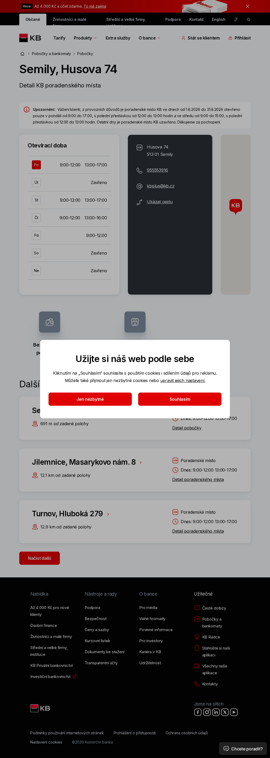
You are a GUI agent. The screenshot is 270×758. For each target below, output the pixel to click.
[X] (225, 712)
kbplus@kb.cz (160, 186)
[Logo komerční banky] (32, 38)
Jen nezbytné (90, 399)
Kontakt (196, 19)
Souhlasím (180, 399)
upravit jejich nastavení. (182, 380)
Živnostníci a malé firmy (69, 21)
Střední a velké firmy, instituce (126, 21)
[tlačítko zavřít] (246, 6)
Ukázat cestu (159, 201)
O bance (147, 38)
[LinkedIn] (216, 712)
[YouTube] (234, 712)
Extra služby (118, 38)
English (218, 19)
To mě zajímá (95, 6)
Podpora (173, 19)
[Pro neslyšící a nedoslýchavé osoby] (236, 19)
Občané (33, 19)
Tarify (59, 38)
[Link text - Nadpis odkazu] (40, 708)
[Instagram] (207, 712)
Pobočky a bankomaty (51, 53)
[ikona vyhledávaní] (249, 19)
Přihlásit (243, 38)
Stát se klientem (204, 38)
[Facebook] (198, 712)
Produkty (83, 38)
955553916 (157, 170)
